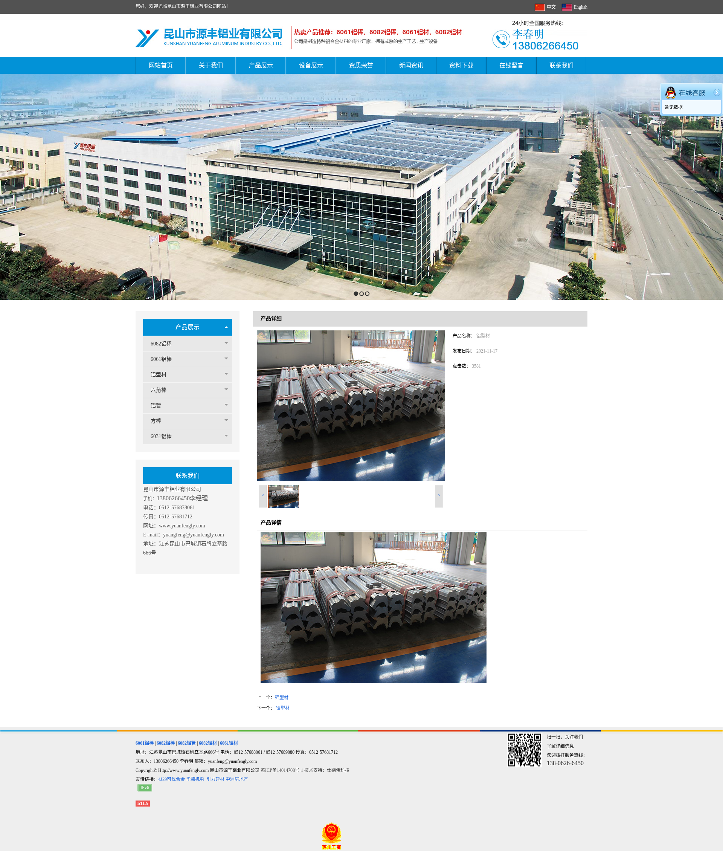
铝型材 (158, 374)
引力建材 (215, 779)
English (580, 7)
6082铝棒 (161, 344)
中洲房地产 (237, 779)
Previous (6, 186)
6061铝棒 (161, 359)
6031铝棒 (161, 436)
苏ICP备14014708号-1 (282, 770)
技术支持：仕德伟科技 (326, 770)
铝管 (156, 405)
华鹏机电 (195, 779)
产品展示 (187, 327)
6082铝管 (187, 743)
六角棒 (158, 390)
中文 (551, 7)
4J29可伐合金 (171, 779)
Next (715, 186)
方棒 (156, 421)
